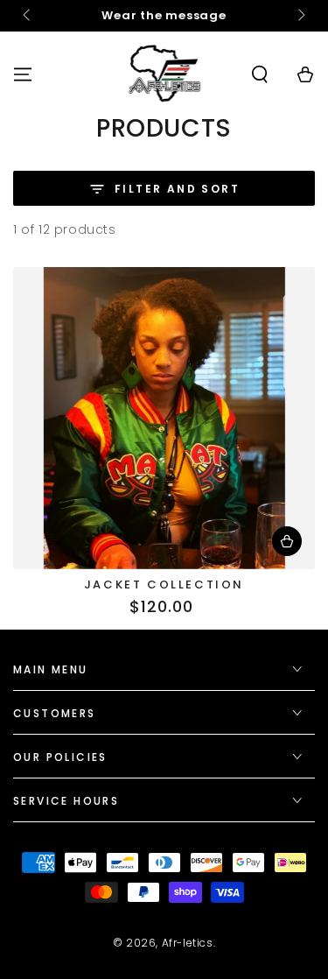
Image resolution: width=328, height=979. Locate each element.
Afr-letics (187, 942)
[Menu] (22, 74)
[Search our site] (260, 74)
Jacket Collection (164, 584)
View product (287, 541)
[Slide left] (28, 16)
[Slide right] (300, 16)
